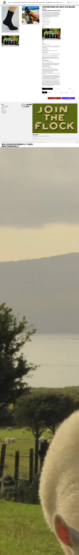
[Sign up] (76, 138)
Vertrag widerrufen (4, 112)
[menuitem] (61, 2)
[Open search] (73, 2)
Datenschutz (3, 111)
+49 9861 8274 (29, 105)
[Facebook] (76, 141)
